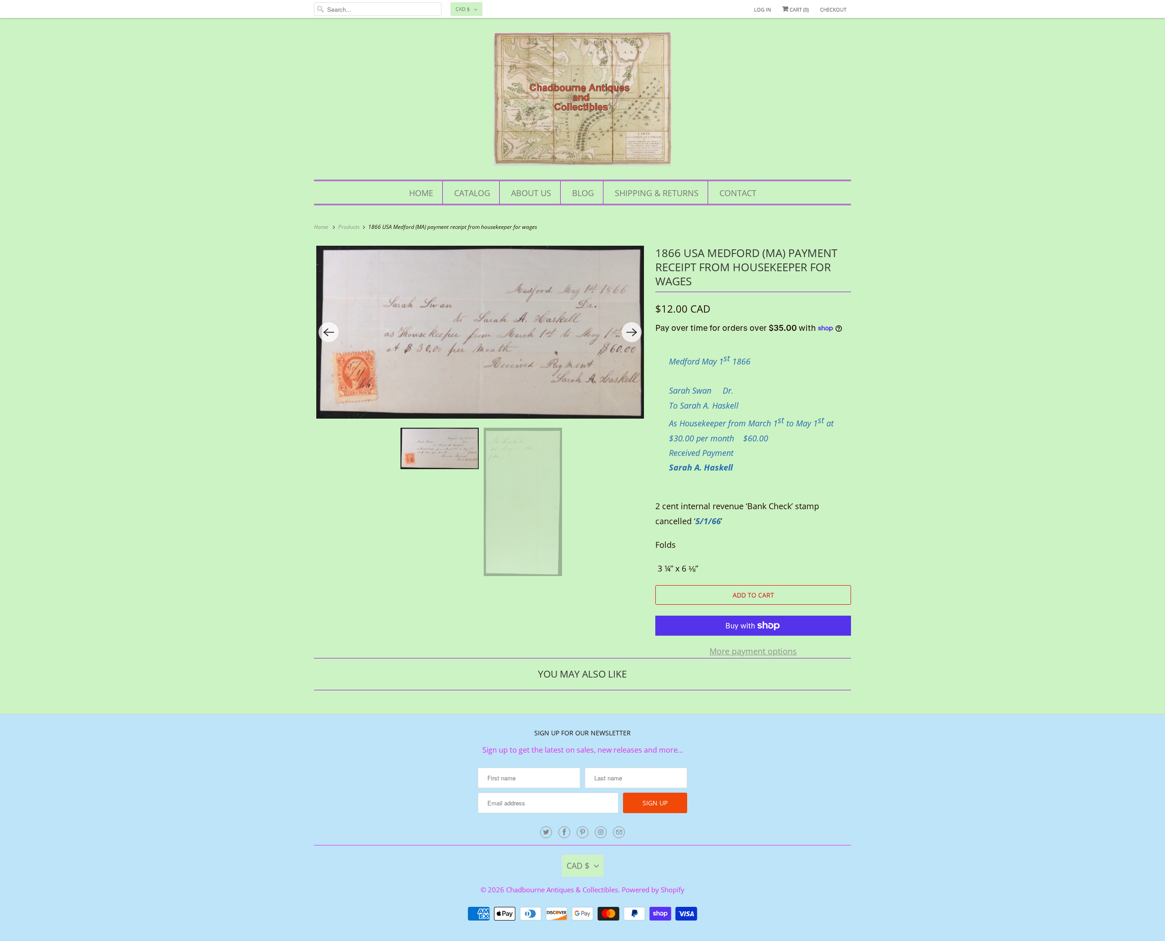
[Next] (632, 332)
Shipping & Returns (657, 192)
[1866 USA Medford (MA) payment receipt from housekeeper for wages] (480, 332)
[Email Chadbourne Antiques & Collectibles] (619, 832)
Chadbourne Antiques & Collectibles (562, 889)
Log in (762, 9)
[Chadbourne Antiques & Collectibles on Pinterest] (582, 832)
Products (349, 227)
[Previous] (329, 332)
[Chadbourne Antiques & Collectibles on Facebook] (564, 832)
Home (421, 192)
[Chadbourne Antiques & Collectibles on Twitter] (546, 832)
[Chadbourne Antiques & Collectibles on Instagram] (601, 832)
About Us (531, 192)
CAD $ (463, 8)
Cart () (798, 9)
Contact (737, 192)
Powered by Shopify (653, 889)
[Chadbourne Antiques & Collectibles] (582, 101)
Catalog (472, 192)
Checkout (833, 9)
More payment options (753, 651)
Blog (583, 192)
